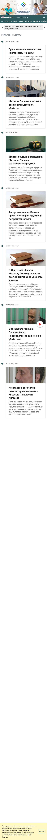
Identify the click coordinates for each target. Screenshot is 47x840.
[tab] (8, 21)
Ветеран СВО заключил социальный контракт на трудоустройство (23, 27)
